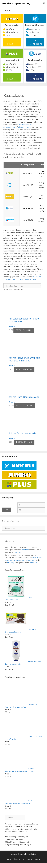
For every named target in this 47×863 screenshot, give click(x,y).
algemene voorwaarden (15, 560)
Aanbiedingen (17, 854)
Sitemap (11, 563)
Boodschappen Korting (16, 3)
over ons (17, 552)
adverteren (37, 557)
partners (33, 563)
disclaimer (30, 560)
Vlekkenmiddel (25, 127)
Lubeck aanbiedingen (27, 279)
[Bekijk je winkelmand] (43, 3)
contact (25, 550)
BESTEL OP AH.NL (24, 330)
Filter (6, 510)
